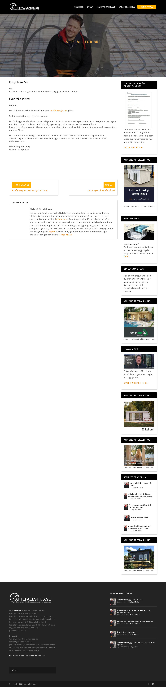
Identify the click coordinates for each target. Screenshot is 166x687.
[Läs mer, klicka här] (139, 416)
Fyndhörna (147, 7)
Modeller (78, 7)
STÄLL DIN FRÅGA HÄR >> (136, 383)
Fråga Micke (66, 234)
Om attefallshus (127, 7)
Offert (127, 256)
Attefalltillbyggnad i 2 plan (141, 484)
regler (52, 231)
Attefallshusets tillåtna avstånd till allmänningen (140, 495)
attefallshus (62, 219)
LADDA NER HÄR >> (133, 147)
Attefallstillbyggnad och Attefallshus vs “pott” (139, 527)
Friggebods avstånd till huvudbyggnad (140, 506)
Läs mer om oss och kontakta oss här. (27, 656)
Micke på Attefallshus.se (41, 209)
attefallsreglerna (58, 110)
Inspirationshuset (106, 7)
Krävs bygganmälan (140, 517)
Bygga (90, 7)
